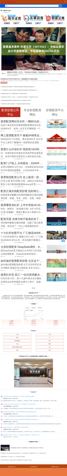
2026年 (49, 344)
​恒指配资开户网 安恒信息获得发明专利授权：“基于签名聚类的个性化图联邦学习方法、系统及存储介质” (23, 453)
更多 (64, 10)
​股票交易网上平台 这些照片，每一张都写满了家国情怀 (13, 456)
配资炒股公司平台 (12, 466)
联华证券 (36, 470)
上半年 (17, 334)
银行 (50, 340)
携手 (50, 350)
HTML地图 (49, 469)
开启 (17, 344)
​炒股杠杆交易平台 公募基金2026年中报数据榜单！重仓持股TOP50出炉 (16, 460)
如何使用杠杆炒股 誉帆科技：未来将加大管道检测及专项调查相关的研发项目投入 (18, 86)
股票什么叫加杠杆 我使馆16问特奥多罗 (24, 149)
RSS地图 (45, 469)
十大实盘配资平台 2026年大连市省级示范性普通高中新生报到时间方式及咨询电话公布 (19, 90)
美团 (17, 350)
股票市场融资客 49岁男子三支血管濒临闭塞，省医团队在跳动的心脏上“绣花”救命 (26, 447)
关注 (50, 347)
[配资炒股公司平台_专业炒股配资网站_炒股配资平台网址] (8, 2)
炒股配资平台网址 (55, 466)
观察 (17, 337)
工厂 (50, 337)
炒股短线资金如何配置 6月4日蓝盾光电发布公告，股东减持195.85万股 (15, 100)
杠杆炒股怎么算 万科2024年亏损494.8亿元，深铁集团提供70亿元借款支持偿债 (19, 79)
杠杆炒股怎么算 (4, 82)
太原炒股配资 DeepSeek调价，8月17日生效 (27, 247)
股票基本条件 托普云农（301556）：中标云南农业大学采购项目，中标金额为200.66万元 (27, 72)
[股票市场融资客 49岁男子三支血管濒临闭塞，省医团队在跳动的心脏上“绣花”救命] (5, 448)
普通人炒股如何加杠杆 (17, 347)
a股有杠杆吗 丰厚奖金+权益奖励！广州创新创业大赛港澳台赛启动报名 (15, 103)
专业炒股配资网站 (33, 466)
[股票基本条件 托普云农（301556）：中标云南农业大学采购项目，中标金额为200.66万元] (33, 48)
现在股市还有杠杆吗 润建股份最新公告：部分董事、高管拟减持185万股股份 (18, 396)
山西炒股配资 (17, 340)
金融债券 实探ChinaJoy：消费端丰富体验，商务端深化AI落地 (14, 93)
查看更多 (33, 288)
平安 (50, 334)
